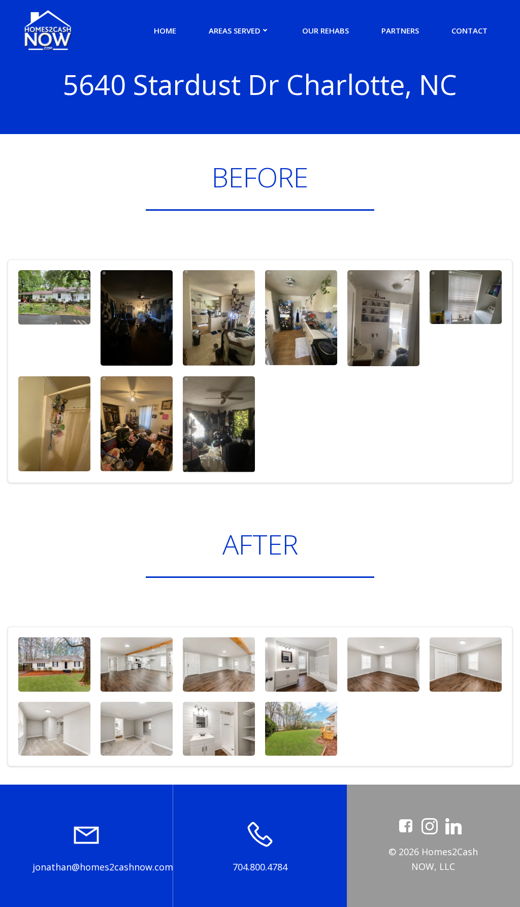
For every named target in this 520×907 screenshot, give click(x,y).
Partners (400, 30)
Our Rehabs (325, 30)
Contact (469, 30)
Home (165, 30)
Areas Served (235, 30)
